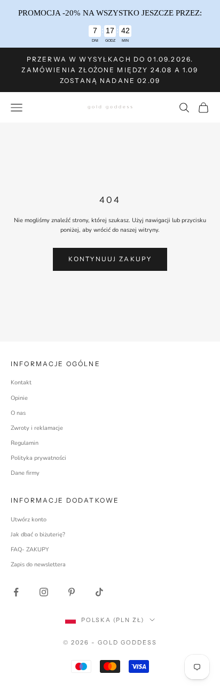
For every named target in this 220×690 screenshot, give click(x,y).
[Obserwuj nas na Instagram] (43, 592)
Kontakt (21, 382)
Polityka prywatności (38, 458)
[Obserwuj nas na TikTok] (99, 592)
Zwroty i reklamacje (37, 428)
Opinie (19, 398)
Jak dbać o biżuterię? (38, 534)
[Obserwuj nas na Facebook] (16, 592)
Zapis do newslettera (38, 564)
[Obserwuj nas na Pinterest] (71, 592)
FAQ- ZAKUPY (30, 549)
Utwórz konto (28, 519)
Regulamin (24, 443)
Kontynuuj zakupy (110, 259)
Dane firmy (25, 473)
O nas (18, 413)
